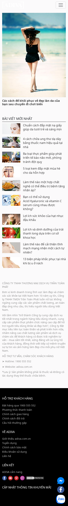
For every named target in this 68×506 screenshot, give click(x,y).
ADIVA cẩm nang (12, 472)
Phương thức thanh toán (17, 409)
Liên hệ (6, 456)
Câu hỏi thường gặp (14, 422)
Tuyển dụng (9, 443)
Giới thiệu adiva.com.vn (16, 438)
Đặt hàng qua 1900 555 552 (19, 405)
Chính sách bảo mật (14, 447)
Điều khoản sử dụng (14, 451)
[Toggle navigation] (61, 5)
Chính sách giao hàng (15, 414)
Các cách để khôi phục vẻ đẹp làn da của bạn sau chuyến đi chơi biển (31, 102)
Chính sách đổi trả (13, 418)
